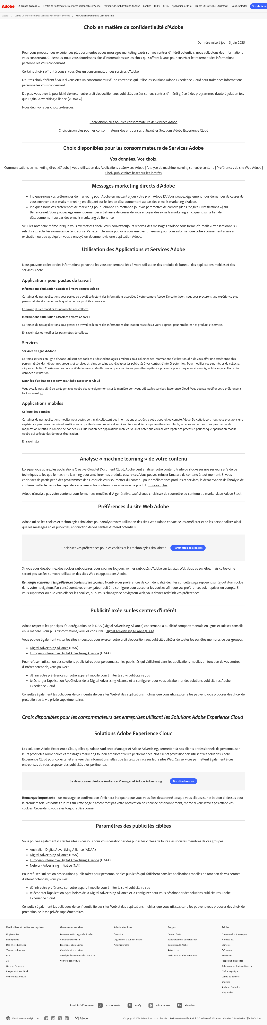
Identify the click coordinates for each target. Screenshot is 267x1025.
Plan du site (239, 1018)
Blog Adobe (227, 992)
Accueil (5, 15)
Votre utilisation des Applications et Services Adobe (108, 167)
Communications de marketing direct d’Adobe (37, 167)
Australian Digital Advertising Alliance (57, 849)
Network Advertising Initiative (51, 865)
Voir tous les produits (16, 976)
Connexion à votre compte (234, 934)
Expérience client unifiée (71, 945)
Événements (227, 950)
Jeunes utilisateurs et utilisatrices (211, 6)
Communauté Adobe (178, 945)
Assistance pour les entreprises (183, 955)
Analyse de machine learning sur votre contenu (180, 167)
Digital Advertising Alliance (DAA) (130, 631)
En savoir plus (30, 441)
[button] (22, 1018)
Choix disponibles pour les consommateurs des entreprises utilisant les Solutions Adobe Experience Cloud (133, 130)
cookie (238, 582)
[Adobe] (8, 6)
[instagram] (53, 1018)
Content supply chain (70, 939)
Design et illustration (16, 945)
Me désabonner (183, 781)
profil (148, 196)
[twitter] (60, 1018)
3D (7, 960)
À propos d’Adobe (28, 6)
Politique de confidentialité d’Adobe (122, 6)
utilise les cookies (44, 522)
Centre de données (231, 976)
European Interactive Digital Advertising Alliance (64, 653)
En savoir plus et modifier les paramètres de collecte (55, 309)
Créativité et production (71, 950)
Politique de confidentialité (183, 1018)
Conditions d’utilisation (209, 1018)
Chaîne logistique (230, 971)
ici (41, 393)
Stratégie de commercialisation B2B (77, 955)
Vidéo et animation (15, 950)
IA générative (12, 934)
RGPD (157, 6)
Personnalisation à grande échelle (76, 934)
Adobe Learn (174, 950)
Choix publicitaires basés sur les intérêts (133, 173)
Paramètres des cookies (188, 548)
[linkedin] (67, 1018)
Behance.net (39, 212)
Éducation (118, 934)
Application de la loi (182, 6)
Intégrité (226, 982)
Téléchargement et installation (182, 939)
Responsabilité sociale (232, 960)
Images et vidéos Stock (17, 971)
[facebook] (46, 1018)
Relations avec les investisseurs (237, 966)
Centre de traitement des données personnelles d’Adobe (71, 6)
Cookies (147, 6)
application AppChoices (65, 680)
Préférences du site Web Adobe (239, 167)
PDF (8, 955)
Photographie (12, 939)
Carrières (226, 945)
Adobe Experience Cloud (58, 749)
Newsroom (227, 955)
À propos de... (228, 939)
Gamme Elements (15, 966)
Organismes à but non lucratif (128, 939)
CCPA (166, 6)
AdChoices (256, 1018)
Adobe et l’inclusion (231, 987)
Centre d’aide (174, 934)
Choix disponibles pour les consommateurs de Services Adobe (133, 122)
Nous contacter (239, 6)
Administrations (121, 945)
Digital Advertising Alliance (49, 648)
